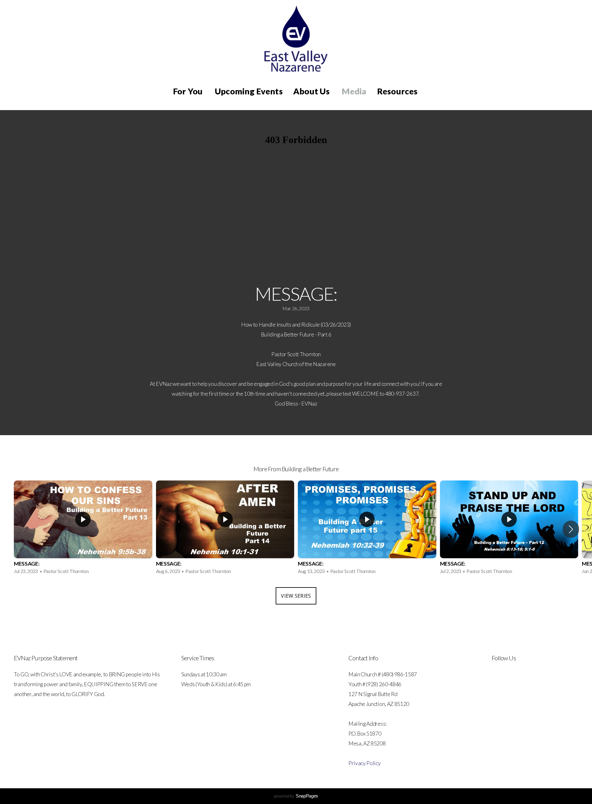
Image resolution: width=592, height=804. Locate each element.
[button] (571, 529)
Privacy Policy (364, 763)
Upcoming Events (249, 91)
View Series (296, 595)
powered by (296, 795)
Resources (398, 91)
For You (188, 91)
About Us (312, 91)
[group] (83, 529)
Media (354, 91)
